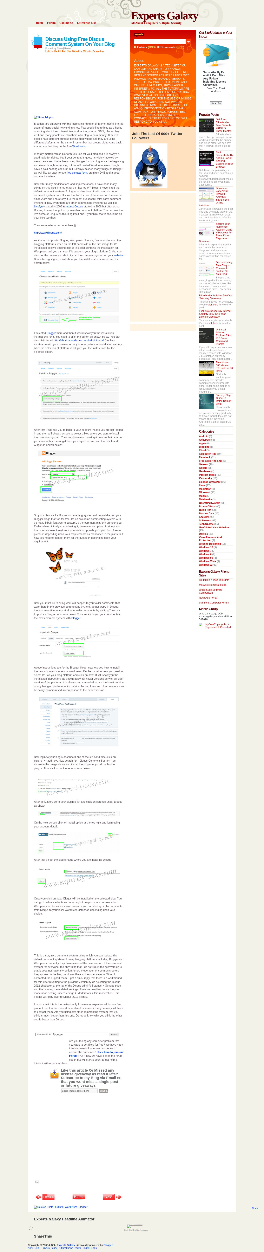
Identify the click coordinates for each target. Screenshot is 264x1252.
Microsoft (205, 492)
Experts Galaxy (164, 15)
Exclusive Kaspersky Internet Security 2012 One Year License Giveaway (215, 314)
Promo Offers (207, 506)
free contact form (77, 172)
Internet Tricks (208, 474)
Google (203, 467)
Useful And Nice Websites (68, 51)
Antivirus (204, 439)
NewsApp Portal (208, 597)
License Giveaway (210, 481)
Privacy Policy (49, 1248)
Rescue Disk (207, 513)
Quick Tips (205, 510)
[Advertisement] (82, 31)
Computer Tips (208, 453)
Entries (142, 47)
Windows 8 (205, 554)
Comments (168, 47)
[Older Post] (112, 1200)
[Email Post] (36, 1181)
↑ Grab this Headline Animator (135, 1230)
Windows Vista (208, 561)
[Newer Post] (45, 1200)
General (204, 464)
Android (204, 436)
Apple (202, 443)
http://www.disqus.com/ (48, 232)
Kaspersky (206, 478)
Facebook (205, 457)
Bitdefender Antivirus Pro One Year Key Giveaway (215, 297)
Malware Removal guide (212, 584)
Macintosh (205, 489)
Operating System (210, 503)
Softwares (205, 520)
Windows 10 (206, 547)
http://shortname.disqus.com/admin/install (79, 340)
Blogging (204, 446)
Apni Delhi (34, 1248)
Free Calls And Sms (211, 460)
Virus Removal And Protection (210, 539)
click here (213, 304)
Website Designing (93, 51)
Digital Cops (90, 1248)
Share (254, 1208)
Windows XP (206, 564)
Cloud (202, 450)
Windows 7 (205, 550)
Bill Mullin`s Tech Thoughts (214, 580)
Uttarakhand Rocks (70, 1248)
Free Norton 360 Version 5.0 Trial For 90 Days (224, 367)
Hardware (205, 471)
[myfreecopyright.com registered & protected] (216, 627)
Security (204, 517)
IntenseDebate (74, 206)
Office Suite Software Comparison (210, 591)
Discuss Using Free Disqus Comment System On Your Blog (80, 41)
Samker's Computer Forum (214, 602)
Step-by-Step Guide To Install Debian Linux (223, 399)
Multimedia (205, 499)
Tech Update (206, 524)
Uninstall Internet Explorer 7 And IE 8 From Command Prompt (224, 337)
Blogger (51, 333)
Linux (202, 485)
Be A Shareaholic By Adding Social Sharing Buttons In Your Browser (224, 159)
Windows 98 (206, 557)
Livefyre (39, 206)
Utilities (204, 534)
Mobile (203, 496)
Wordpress (78, 146)
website (118, 255)
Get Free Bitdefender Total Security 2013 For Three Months (223, 125)
